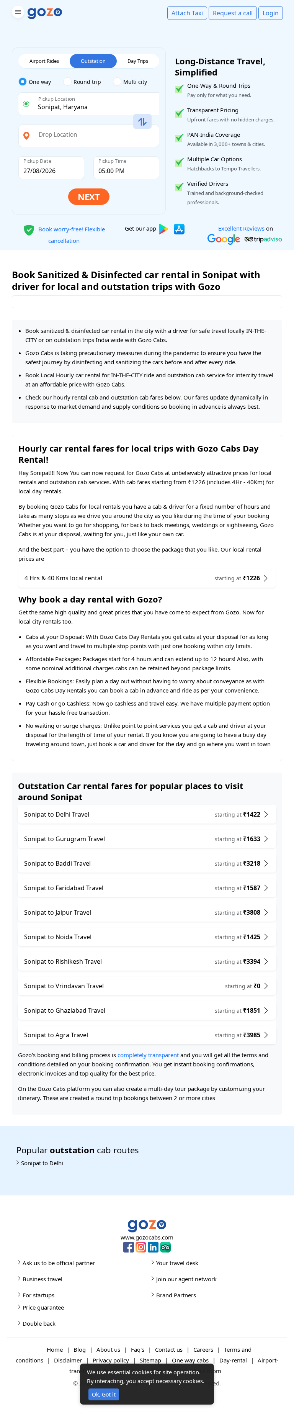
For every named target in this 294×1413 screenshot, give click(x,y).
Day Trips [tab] (137, 60)
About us (108, 1349)
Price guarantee (43, 1307)
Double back (39, 1323)
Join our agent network (186, 1279)
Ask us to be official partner (59, 1263)
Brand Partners (176, 1295)
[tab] (40, 82)
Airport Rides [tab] (44, 60)
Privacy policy (111, 1360)
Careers (203, 1349)
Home (55, 1349)
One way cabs (190, 1360)
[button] (17, 13)
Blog (80, 1349)
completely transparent (148, 1055)
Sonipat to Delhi (42, 1163)
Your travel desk (177, 1263)
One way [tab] (40, 81)
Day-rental (233, 1360)
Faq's (137, 1349)
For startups (38, 1295)
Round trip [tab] (87, 81)
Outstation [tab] (93, 60)
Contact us (169, 1349)
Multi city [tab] (135, 81)
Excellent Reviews (241, 228)
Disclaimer (68, 1360)
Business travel (42, 1279)
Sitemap (150, 1360)
